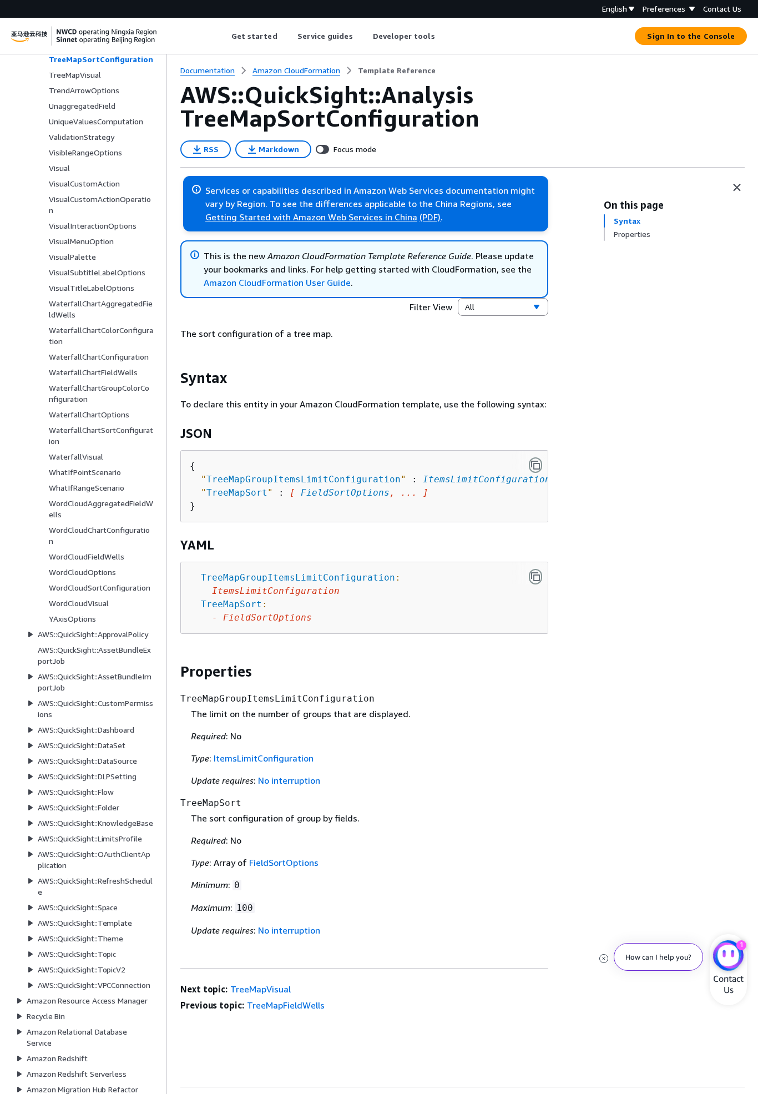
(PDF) (430, 217)
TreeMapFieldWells (286, 1005)
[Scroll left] (223, 36)
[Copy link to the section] (171, 378)
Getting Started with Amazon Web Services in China (311, 217)
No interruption (289, 780)
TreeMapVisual (260, 989)
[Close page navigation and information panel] (737, 187)
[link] (397, 70)
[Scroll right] (443, 36)
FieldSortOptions (345, 492)
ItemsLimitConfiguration (486, 479)
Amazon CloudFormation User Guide (277, 282)
